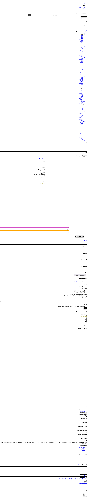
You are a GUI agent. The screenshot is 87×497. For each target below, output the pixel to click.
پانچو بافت (81, 39)
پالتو (82, 37)
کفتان (82, 45)
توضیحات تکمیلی (82, 275)
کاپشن (81, 99)
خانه (86, 156)
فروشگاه (83, 3)
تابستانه (83, 57)
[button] (43, 5)
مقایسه (44, 167)
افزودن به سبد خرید (79, 236)
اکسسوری (83, 46)
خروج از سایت (82, 477)
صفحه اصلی (83, 33)
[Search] (29, 15)
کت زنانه (81, 52)
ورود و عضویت (83, 16)
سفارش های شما (70, 478)
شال (82, 47)
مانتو (82, 36)
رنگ (86, 225)
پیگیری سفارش (82, 2)
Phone (85, 493)
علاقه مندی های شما (62, 478)
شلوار (82, 61)
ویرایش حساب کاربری (77, 478)
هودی (82, 38)
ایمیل (85, 304)
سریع (85, 415)
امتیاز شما (85, 296)
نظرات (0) (76, 275)
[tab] (82, 275)
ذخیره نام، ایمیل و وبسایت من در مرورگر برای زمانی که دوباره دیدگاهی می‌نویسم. (71, 306)
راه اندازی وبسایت (84, 475)
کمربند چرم (81, 48)
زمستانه (83, 76)
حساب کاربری (82, 448)
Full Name (85, 492)
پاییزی (84, 66)
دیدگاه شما (84, 297)
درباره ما (83, 450)
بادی (82, 35)
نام (86, 303)
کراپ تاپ (81, 53)
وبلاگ (84, 140)
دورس (81, 41)
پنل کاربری (84, 478)
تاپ (82, 40)
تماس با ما (83, 449)
